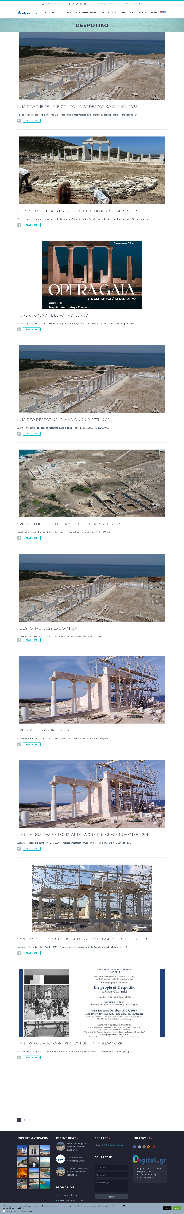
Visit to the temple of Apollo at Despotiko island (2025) (77, 1146)
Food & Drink (109, 13)
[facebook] (134, 1147)
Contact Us (138, 4)
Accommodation (86, 13)
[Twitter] (73, 4)
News (154, 13)
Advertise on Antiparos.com (71, 1200)
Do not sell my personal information (18, 1211)
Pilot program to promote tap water (75, 1159)
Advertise (124, 4)
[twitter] (139, 1147)
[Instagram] (77, 4)
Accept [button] (177, 1208)
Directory (127, 13)
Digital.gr (143, 1171)
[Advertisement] (92, 1090)
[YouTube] (85, 4)
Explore (67, 13)
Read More (31, 121)
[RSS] (81, 4)
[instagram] (144, 1147)
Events (142, 13)
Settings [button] (167, 1208)
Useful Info (50, 13)
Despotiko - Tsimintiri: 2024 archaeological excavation (77, 1171)
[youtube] (153, 1147)
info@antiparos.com (52, 4)
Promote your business (106, 4)
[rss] (148, 1147)
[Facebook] (70, 4)
